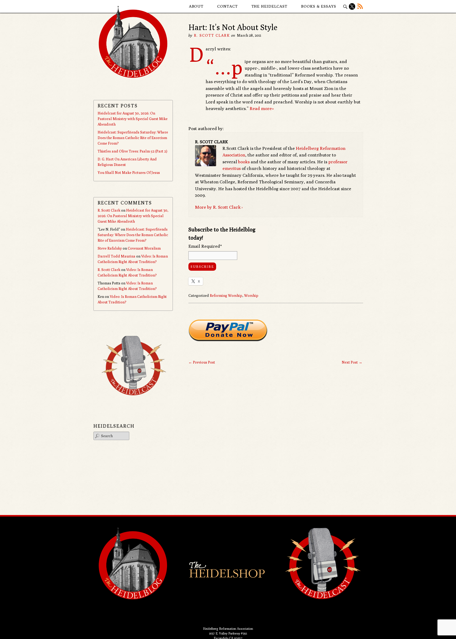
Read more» (262, 108)
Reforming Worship (226, 295)
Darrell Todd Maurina (116, 256)
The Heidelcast (269, 6)
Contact (227, 6)
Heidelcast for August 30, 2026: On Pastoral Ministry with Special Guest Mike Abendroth (133, 118)
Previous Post (201, 362)
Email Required (205, 246)
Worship (251, 295)
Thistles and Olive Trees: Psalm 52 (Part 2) (132, 151)
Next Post (352, 362)
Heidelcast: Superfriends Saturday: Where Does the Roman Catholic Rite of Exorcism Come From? (133, 137)
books (244, 161)
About (196, 6)
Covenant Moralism (144, 248)
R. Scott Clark (212, 35)
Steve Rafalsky (110, 248)
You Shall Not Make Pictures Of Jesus (129, 172)
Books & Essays (318, 6)
